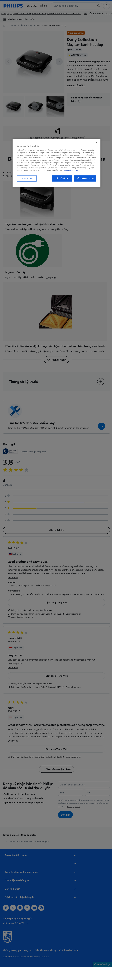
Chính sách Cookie (70, 170)
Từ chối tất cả (61, 178)
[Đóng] (95, 142)
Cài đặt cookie (26, 178)
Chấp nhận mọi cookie (84, 178)
